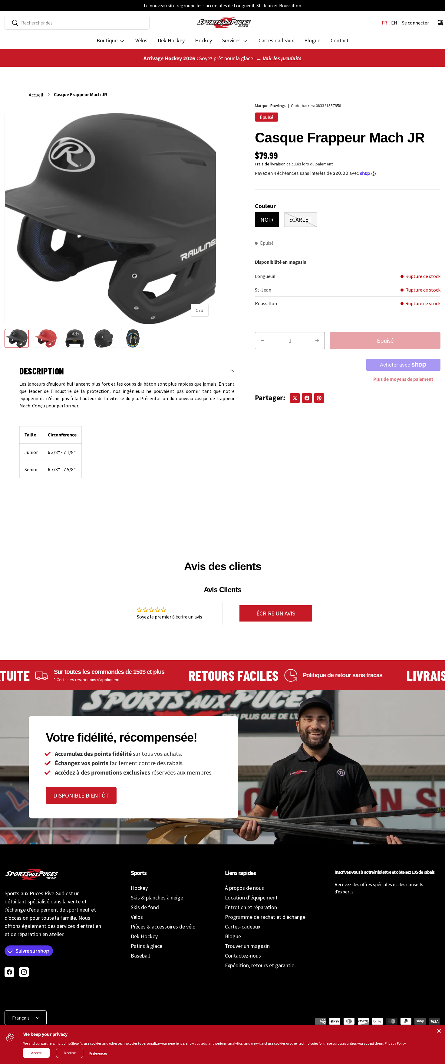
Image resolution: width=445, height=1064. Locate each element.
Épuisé (385, 340)
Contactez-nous (243, 955)
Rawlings (278, 105)
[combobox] (77, 22)
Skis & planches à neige (157, 897)
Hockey (203, 40)
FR (384, 23)
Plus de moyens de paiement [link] (403, 379)
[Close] (439, 1031)
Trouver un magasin (247, 945)
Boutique (107, 40)
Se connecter (415, 23)
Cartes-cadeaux (276, 40)
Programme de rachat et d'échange (265, 916)
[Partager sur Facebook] (307, 398)
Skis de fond (145, 907)
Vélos (141, 40)
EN (394, 23)
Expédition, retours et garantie (259, 965)
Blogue (312, 40)
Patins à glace (146, 945)
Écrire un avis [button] (275, 613)
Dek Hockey (171, 40)
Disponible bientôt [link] (81, 795)
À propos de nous (244, 887)
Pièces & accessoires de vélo (163, 926)
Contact (340, 40)
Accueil (36, 95)
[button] (440, 23)
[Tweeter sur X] (295, 398)
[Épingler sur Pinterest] (319, 398)
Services (231, 40)
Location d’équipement (251, 897)
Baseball (140, 955)
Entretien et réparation (251, 907)
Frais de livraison (270, 164)
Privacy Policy (395, 1043)
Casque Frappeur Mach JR (80, 94)
